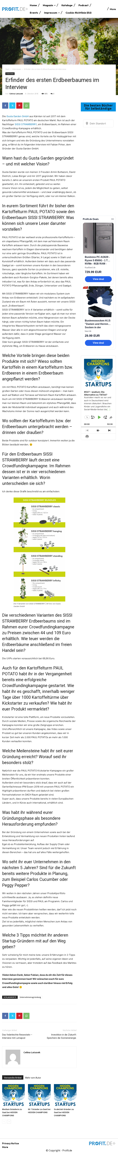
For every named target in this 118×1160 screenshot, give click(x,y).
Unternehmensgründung (30, 997)
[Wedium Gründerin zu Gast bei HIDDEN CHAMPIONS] (13, 1095)
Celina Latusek (16, 93)
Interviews (16, 69)
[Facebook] (5, 105)
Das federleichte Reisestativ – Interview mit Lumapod (17, 1036)
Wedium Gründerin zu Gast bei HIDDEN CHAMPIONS (12, 1112)
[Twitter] (12, 105)
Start (7, 69)
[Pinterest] (19, 105)
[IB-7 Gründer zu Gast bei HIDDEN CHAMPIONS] (39, 1095)
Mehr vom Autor (33, 1078)
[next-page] (9, 1122)
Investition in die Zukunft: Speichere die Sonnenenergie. (62, 1036)
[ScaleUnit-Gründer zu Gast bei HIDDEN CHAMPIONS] (65, 1095)
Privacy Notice (10, 1143)
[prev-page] (4, 1122)
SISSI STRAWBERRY (26, 124)
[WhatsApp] (26, 105)
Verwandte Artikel (13, 1078)
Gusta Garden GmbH (17, 116)
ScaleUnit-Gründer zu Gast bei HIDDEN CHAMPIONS (64, 1112)
